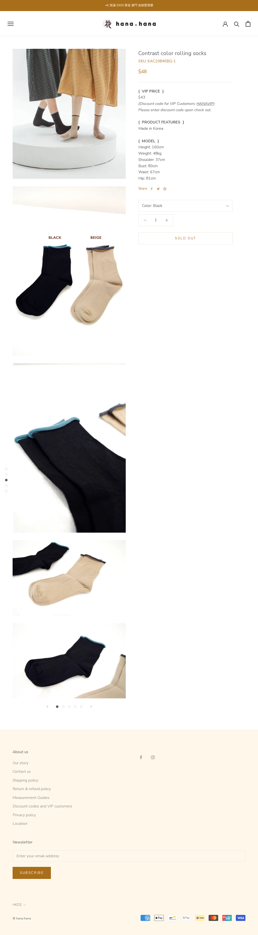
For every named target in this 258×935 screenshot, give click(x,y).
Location (20, 823)
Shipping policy (25, 780)
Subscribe (32, 873)
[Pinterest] (164, 188)
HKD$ (17, 905)
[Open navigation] (11, 24)
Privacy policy (24, 815)
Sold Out (185, 238)
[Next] (91, 706)
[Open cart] (248, 24)
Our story (20, 763)
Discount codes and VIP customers (42, 806)
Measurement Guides (31, 797)
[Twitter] (158, 188)
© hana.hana (22, 918)
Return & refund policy (32, 788)
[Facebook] (151, 188)
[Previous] (47, 706)
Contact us (22, 771)
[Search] (236, 23)
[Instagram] (153, 757)
